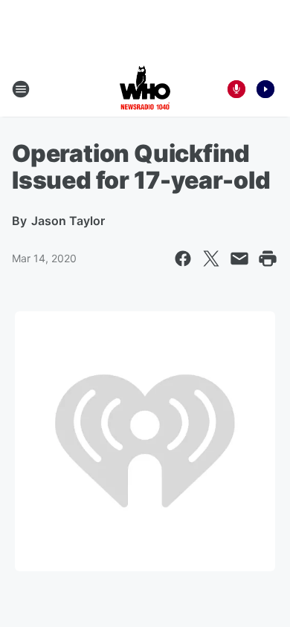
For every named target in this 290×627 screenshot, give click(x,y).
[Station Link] (145, 89)
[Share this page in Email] (239, 258)
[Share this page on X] (211, 258)
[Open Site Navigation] (21, 89)
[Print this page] (267, 258)
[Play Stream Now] (265, 89)
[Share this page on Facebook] (183, 258)
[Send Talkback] (236, 89)
